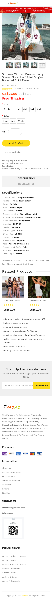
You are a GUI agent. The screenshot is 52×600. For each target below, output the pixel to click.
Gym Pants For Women (35, 335)
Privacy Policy (8, 476)
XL (19, 109)
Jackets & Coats (9, 577)
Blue (5, 120)
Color (6, 116)
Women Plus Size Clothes (14, 564)
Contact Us (7, 485)
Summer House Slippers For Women (20, 331)
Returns (5, 489)
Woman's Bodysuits (11, 581)
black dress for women (14, 346)
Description (26, 178)
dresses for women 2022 (33, 319)
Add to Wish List (13, 152)
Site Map (6, 493)
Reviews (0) (26, 183)
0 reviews (19, 89)
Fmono (25, 596)
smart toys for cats (12, 335)
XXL (39, 109)
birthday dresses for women (16, 350)
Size (6, 104)
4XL (25, 109)
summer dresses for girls (15, 327)
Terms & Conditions (11, 480)
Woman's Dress (9, 560)
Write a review (32, 89)
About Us (6, 468)
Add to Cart (16, 143)
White (20, 120)
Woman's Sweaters (11, 568)
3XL (32, 109)
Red (13, 120)
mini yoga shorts (11, 319)
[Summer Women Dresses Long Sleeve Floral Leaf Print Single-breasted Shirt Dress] (9, 65)
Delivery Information (11, 472)
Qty (3, 132)
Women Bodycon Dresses (14, 556)
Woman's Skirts (9, 573)
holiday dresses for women (16, 323)
